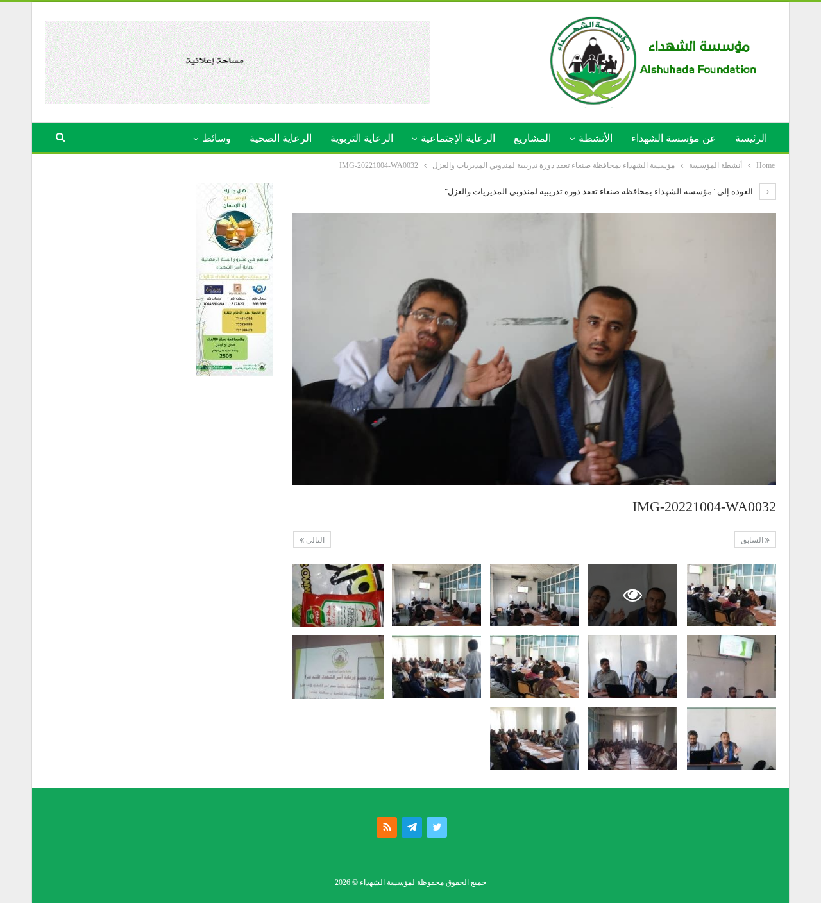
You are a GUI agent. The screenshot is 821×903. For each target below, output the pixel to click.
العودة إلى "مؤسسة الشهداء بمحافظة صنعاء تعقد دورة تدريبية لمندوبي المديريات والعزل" (599, 191)
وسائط (216, 138)
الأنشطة (596, 138)
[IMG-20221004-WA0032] (731, 595)
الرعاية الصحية (281, 138)
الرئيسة (751, 138)
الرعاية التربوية (361, 138)
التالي (314, 540)
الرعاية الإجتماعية (458, 138)
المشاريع (532, 138)
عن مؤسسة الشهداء (673, 138)
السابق (753, 540)
